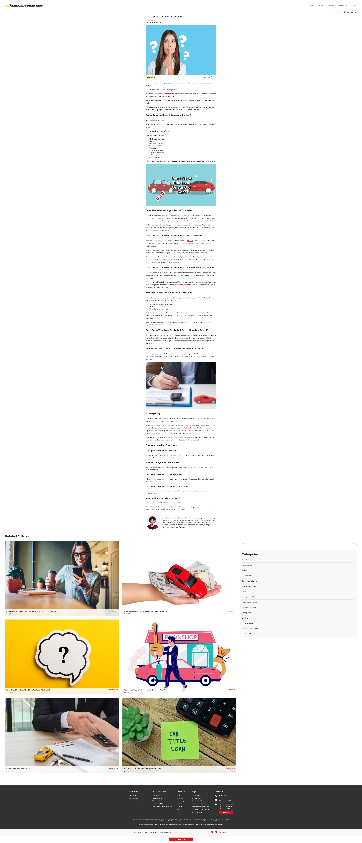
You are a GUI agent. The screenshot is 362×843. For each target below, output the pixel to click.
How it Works (156, 795)
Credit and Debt (247, 623)
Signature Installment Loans (138, 801)
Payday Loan (157, 804)
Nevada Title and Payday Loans (195, 428)
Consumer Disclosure (199, 804)
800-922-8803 (197, 812)
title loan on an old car (166, 94)
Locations (180, 798)
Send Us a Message (225, 800)
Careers (179, 804)
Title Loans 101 (150, 77)
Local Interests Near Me (250, 629)
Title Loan (156, 801)
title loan (190, 241)
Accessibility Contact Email (200, 809)
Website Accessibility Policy (201, 806)
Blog (178, 795)
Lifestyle (245, 618)
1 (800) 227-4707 (351, 12)
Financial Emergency (249, 586)
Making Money (247, 613)
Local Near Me (247, 634)
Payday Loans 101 (248, 597)
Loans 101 (245, 592)
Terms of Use (196, 795)
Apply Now (225, 813)
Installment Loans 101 (249, 607)
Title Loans (132, 795)
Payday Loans (133, 798)
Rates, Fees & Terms (198, 801)
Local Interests (247, 576)
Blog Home (246, 560)
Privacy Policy (196, 798)
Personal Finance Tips (249, 602)
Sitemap (179, 806)
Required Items (157, 798)
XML (178, 809)
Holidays (245, 570)
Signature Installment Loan (162, 806)
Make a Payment (182, 801)
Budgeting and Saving (249, 581)
